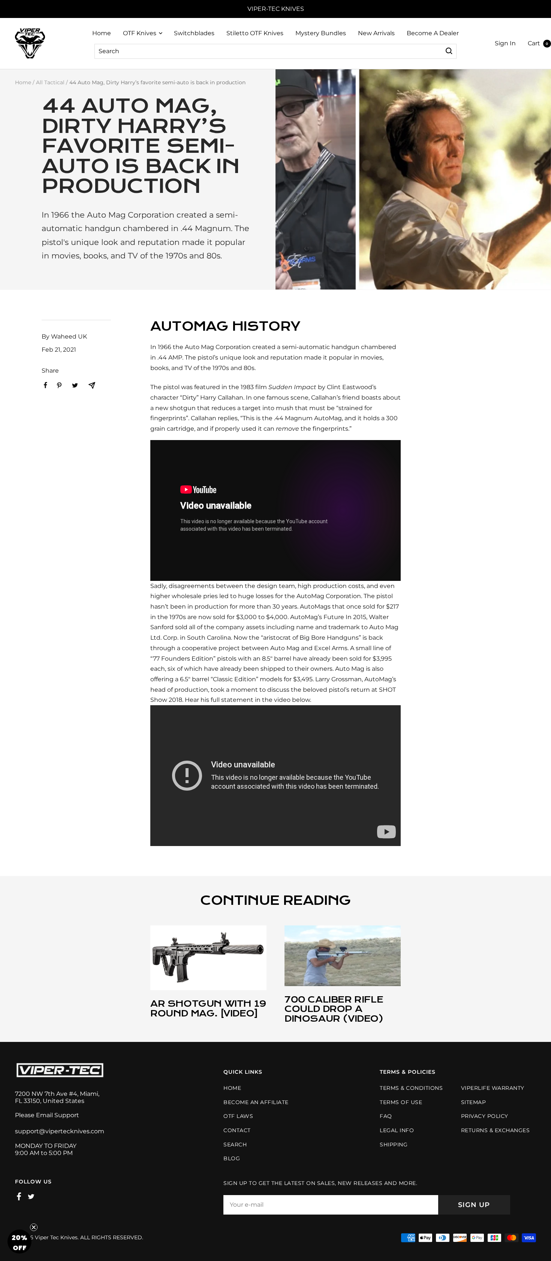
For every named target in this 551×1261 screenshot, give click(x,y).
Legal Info (397, 1130)
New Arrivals (376, 33)
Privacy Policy (484, 1116)
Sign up (474, 1205)
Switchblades (194, 33)
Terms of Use (401, 1102)
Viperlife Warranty (492, 1088)
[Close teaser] (33, 1227)
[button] (19, 1242)
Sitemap (473, 1102)
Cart (538, 43)
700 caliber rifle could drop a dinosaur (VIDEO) (333, 1009)
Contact (237, 1130)
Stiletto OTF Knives (254, 33)
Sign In (505, 43)
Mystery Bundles (320, 33)
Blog (231, 1158)
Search (109, 51)
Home (101, 33)
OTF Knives (139, 33)
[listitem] (45, 385)
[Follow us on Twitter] (31, 1196)
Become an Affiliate (256, 1102)
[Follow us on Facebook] (19, 1196)
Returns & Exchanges (495, 1130)
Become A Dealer (433, 33)
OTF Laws (238, 1116)
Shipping (393, 1144)
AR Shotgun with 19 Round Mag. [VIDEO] (208, 1008)
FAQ (386, 1116)
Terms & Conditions (411, 1088)
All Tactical (50, 82)
